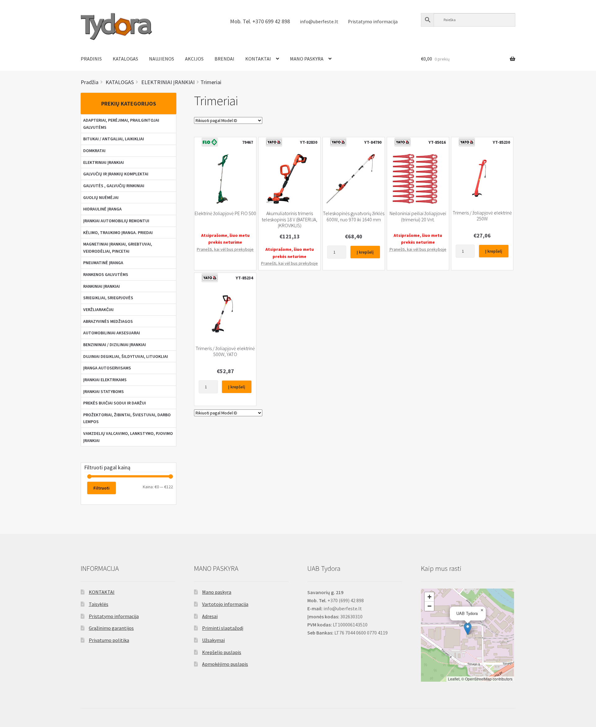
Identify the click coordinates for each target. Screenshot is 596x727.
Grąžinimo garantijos (111, 628)
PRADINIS (91, 59)
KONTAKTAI (258, 59)
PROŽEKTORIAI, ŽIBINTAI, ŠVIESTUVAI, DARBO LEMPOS (127, 418)
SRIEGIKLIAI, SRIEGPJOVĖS (108, 297)
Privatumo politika (109, 640)
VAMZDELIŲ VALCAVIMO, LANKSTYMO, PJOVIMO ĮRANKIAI (128, 437)
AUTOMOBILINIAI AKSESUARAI (111, 333)
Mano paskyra (216, 592)
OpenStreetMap (478, 678)
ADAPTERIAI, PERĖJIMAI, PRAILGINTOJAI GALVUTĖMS (121, 123)
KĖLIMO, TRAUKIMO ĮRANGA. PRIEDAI (118, 232)
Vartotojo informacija (225, 604)
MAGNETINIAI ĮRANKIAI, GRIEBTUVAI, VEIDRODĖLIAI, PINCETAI (117, 247)
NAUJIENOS (161, 59)
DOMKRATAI (94, 150)
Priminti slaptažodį (222, 628)
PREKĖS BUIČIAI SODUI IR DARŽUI (114, 403)
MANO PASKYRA (306, 59)
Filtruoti (101, 488)
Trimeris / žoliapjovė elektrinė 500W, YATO (225, 351)
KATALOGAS (125, 59)
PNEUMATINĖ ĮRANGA (103, 262)
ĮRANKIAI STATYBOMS (103, 391)
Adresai (210, 616)
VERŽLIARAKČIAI (98, 309)
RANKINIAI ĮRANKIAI (101, 286)
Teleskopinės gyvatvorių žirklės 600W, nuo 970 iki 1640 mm (353, 216)
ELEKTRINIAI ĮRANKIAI (103, 162)
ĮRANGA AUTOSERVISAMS (107, 368)
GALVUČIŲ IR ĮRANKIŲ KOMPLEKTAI (115, 174)
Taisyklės (98, 604)
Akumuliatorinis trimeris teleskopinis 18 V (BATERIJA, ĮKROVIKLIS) (289, 219)
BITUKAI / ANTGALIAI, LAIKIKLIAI (113, 139)
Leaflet (453, 678)
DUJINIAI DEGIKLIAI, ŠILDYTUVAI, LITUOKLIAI (125, 356)
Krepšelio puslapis (221, 652)
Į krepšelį (365, 252)
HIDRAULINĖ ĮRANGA (102, 209)
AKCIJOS (194, 59)
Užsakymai (213, 640)
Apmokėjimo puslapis (225, 664)
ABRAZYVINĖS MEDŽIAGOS (108, 321)
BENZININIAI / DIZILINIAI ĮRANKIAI (114, 344)
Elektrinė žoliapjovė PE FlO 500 (225, 213)
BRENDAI (224, 59)
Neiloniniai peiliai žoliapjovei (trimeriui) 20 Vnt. (418, 216)
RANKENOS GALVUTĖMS (105, 274)
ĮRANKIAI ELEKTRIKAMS (105, 379)
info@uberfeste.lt (319, 22)
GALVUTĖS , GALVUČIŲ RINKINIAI (113, 185)
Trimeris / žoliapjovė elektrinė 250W (482, 216)
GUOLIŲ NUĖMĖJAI (101, 197)
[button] (468, 628)
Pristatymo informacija (373, 22)
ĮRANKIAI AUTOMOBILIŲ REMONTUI (116, 221)
